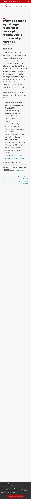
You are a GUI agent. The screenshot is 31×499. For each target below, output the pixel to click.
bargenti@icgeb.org (16, 170)
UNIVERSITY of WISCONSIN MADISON (11, 1)
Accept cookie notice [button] (15, 496)
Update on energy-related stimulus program (8, 179)
